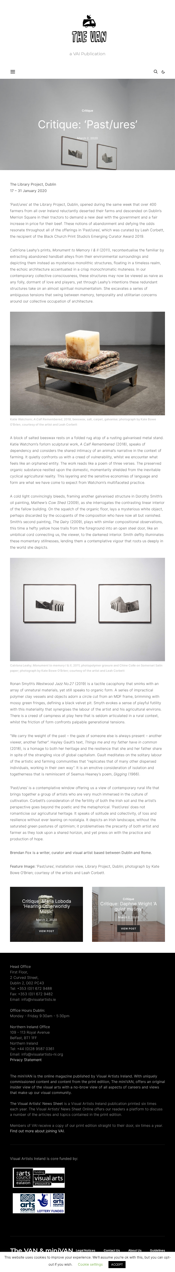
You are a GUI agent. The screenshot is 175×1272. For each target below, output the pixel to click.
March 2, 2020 (87, 138)
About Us (135, 1250)
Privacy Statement (26, 1059)
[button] (163, 72)
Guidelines (157, 1250)
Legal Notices (85, 1250)
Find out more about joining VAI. (37, 1131)
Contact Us (112, 1250)
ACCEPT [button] (117, 1264)
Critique (87, 110)
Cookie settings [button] (90, 1264)
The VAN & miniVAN (41, 1250)
